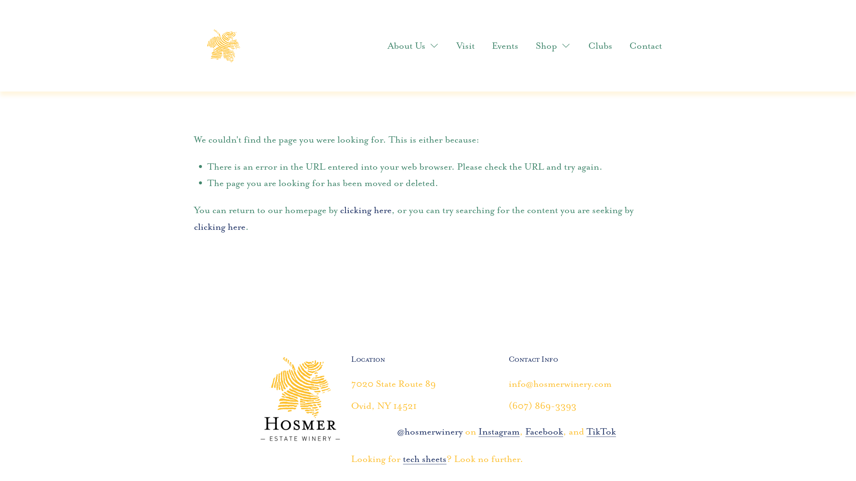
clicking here (366, 210)
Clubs (600, 45)
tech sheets (424, 459)
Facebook (544, 431)
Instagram (499, 431)
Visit (465, 45)
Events (505, 45)
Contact (645, 45)
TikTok (601, 431)
